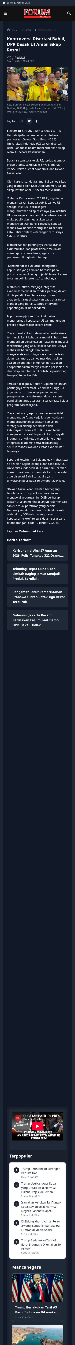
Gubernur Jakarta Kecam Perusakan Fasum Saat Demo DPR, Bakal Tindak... (36, 620)
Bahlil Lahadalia (17, 148)
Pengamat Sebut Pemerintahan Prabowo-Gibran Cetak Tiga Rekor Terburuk (39, 597)
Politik (28, 30)
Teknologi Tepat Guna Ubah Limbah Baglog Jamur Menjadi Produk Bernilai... (36, 574)
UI (38, 144)
